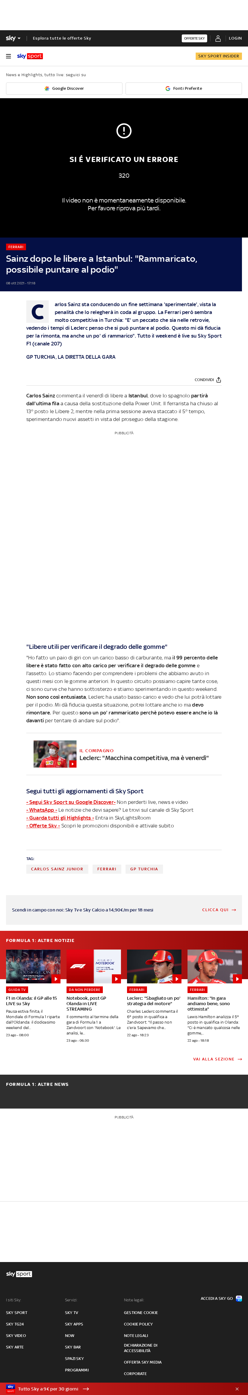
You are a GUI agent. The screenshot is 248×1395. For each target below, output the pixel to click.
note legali (136, 1335)
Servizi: (71, 1300)
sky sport (16, 1312)
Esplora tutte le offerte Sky (62, 38)
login (235, 38)
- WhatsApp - (41, 810)
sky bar (73, 1347)
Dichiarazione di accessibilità (140, 1348)
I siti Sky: (13, 1300)
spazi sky (74, 1358)
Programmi (77, 1370)
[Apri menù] (8, 56)
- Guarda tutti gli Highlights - (60, 818)
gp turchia (144, 869)
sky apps (74, 1324)
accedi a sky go (217, 1298)
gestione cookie (141, 1312)
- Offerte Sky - (43, 826)
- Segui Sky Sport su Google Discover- (71, 802)
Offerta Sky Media (143, 1362)
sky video (16, 1335)
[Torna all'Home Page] (30, 56)
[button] (114, 1389)
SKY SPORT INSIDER (218, 56)
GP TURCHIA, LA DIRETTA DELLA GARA (71, 357)
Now (70, 1335)
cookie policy (138, 1324)
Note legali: (134, 1300)
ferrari (106, 869)
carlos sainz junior (57, 869)
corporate (135, 1373)
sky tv (71, 1312)
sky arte (15, 1347)
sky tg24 (15, 1324)
